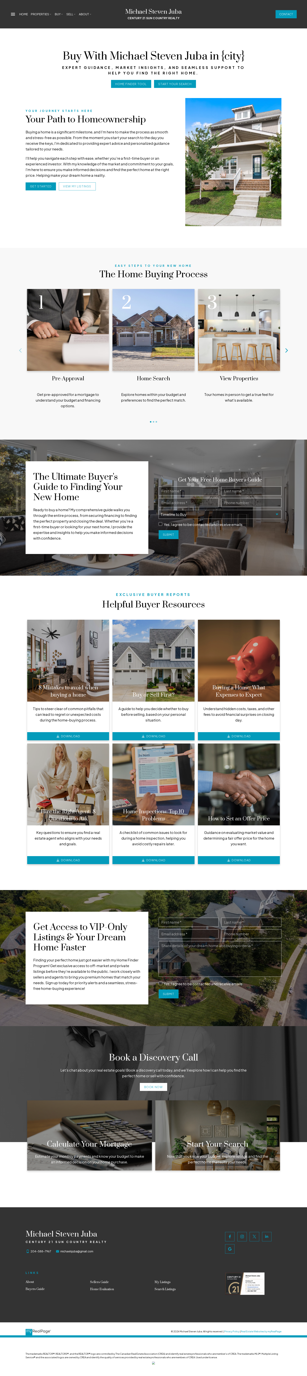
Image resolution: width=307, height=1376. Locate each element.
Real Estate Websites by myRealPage (261, 1331)
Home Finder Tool (131, 84)
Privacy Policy (231, 1331)
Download (70, 736)
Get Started (41, 186)
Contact (286, 14)
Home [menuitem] (23, 14)
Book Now (153, 1087)
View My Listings (77, 186)
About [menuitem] (84, 14)
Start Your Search (175, 84)
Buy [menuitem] (58, 14)
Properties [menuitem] (40, 14)
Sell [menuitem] (69, 14)
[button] (286, 14)
